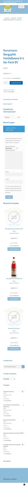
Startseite (7, 18)
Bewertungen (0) (7, 104)
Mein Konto (4, 485)
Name (7, 172)
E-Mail (7, 179)
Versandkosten (16, 78)
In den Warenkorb (16, 83)
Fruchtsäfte (13, 18)
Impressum (14, 479)
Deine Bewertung (10, 146)
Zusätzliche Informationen (10, 99)
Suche (14, 485)
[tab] (14, 99)
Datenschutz (6, 479)
